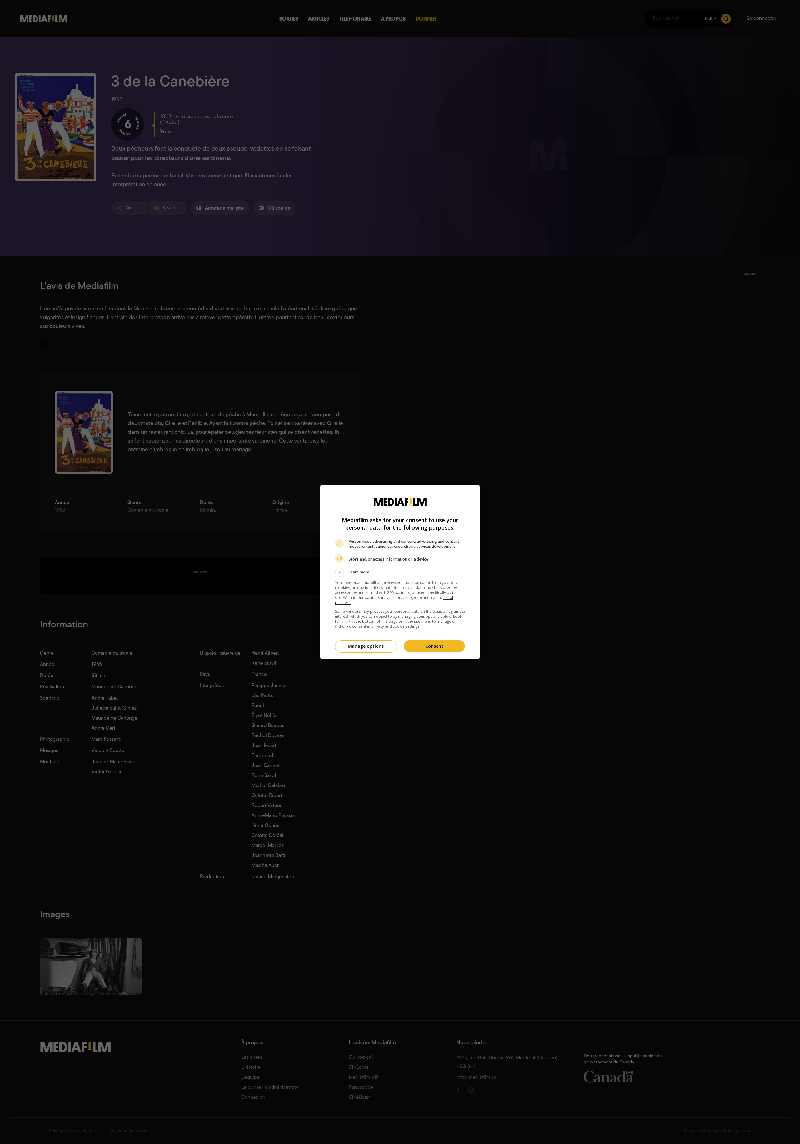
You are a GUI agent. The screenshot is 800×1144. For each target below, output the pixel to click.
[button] (400, 572)
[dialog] (400, 572)
